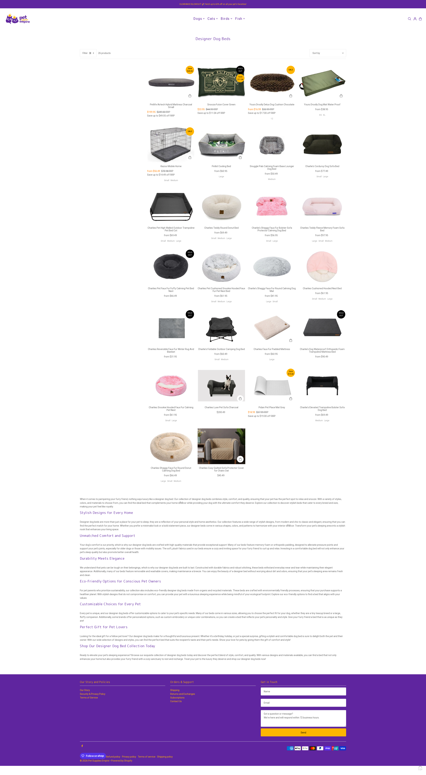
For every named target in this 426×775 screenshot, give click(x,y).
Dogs (197, 19)
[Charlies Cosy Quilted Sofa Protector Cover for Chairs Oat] (221, 446)
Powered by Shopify (121, 760)
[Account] (415, 18)
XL (324, 115)
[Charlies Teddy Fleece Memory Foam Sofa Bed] (322, 206)
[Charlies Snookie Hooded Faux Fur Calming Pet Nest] (171, 386)
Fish (238, 19)
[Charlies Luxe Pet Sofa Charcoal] (221, 386)
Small (166, 180)
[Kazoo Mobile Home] (171, 144)
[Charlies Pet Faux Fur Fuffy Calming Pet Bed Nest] (171, 267)
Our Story (85, 690)
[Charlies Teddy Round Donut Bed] (221, 206)
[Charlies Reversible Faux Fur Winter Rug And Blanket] (171, 327)
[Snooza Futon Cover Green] (221, 83)
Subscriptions (177, 697)
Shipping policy (165, 756)
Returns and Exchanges (182, 694)
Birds (225, 19)
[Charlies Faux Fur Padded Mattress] (272, 327)
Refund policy (113, 756)
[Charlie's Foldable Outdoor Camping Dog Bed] (221, 327)
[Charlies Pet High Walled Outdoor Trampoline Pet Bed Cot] (171, 206)
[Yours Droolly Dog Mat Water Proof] (322, 83)
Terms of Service (89, 697)
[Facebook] (82, 746)
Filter (85, 53)
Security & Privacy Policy (92, 694)
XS (320, 115)
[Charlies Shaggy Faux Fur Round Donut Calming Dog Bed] (171, 446)
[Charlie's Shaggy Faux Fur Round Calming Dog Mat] (272, 267)
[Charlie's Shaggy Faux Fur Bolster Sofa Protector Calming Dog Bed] (272, 206)
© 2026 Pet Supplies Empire (94, 760)
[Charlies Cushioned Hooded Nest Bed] (322, 267)
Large (221, 176)
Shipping (174, 690)
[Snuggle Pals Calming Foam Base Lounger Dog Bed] (272, 144)
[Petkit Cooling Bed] (221, 144)
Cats (211, 19)
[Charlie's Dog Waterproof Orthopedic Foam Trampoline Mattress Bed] (322, 327)
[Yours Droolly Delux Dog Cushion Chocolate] (272, 83)
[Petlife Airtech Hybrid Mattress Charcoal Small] (171, 83)
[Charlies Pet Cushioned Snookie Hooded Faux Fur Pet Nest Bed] (221, 267)
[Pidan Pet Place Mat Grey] (272, 386)
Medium (174, 180)
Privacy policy (129, 756)
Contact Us (176, 701)
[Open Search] (409, 18)
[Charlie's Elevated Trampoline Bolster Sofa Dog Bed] (322, 386)
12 (272, 118)
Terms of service (146, 756)
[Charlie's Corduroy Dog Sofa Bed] (322, 144)
